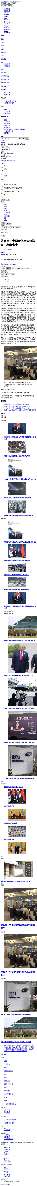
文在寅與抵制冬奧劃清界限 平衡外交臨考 (17, 408)
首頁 (5, 120)
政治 (2, 42)
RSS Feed (7, 32)
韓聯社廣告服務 (9, 103)
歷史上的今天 (5, 86)
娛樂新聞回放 (5, 79)
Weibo (6, 26)
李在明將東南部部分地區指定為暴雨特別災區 (18, 1045)
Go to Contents (5, 1)
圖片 (2, 62)
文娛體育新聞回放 (10, 1104)
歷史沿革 (7, 127)
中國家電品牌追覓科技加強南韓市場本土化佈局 (19, 1049)
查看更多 (7, 149)
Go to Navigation (15, 1)
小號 (8, 279)
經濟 (2, 45)
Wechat (6, 27)
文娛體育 (3, 52)
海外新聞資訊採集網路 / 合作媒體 (15, 129)
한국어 (6, 1151)
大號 (8, 283)
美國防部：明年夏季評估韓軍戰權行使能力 (18, 406)
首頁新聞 (3, 978)
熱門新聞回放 (5, 76)
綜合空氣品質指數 (6, 160)
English (6, 1153)
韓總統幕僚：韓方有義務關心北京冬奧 (16, 404)
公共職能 (7, 123)
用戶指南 (7, 133)
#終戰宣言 (4, 140)
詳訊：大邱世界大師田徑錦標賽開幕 (15, 1051)
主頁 (2, 1054)
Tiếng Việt (7, 1161)
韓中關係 (3, 59)
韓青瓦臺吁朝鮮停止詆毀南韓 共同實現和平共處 (16, 1042)
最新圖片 (7, 64)
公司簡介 (7, 121)
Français (6, 1160)
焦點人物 (7, 92)
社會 (2, 49)
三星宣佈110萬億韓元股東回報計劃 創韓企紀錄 (16, 1014)
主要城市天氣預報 (10, 101)
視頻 (2, 69)
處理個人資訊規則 (6, 1164)
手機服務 (7, 111)
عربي (6, 1156)
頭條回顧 (3, 72)
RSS (5, 109)
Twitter (6, 31)
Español (6, 1158)
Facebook (7, 29)
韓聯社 (3, 142)
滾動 (2, 39)
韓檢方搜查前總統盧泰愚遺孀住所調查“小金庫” (16, 881)
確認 (2, 236)
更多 (2, 781)
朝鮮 (2, 55)
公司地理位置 (8, 131)
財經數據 (7, 94)
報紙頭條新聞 (5, 82)
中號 (8, 281)
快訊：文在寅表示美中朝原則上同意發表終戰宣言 (20, 410)
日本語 (6, 1154)
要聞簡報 (7, 1113)
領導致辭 (7, 125)
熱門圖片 (3, 783)
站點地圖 (7, 113)
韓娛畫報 (7, 66)
